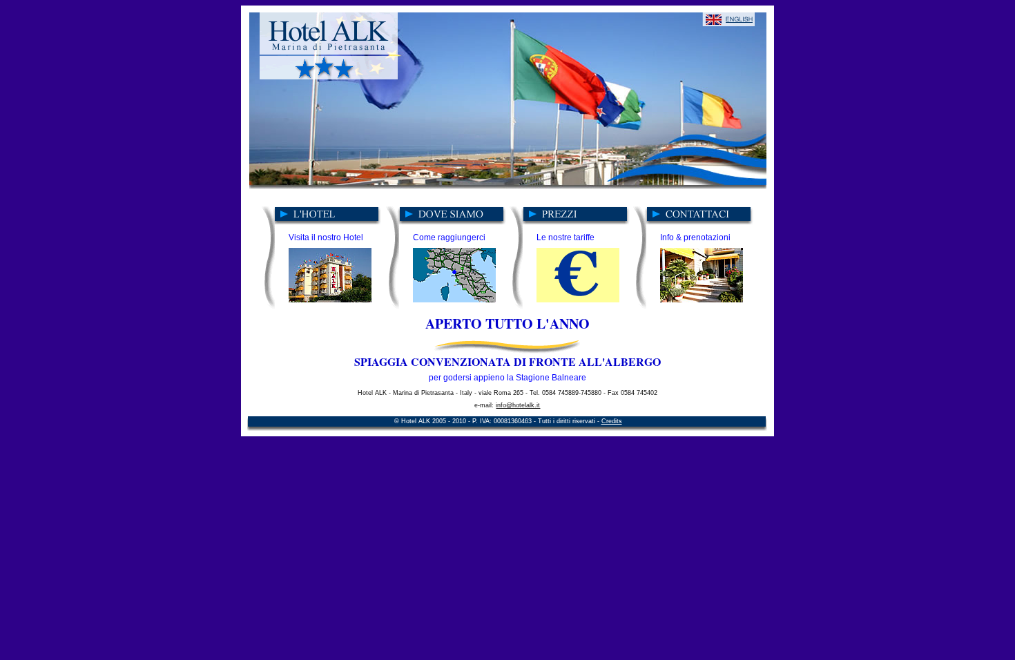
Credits (611, 421)
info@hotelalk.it (518, 405)
